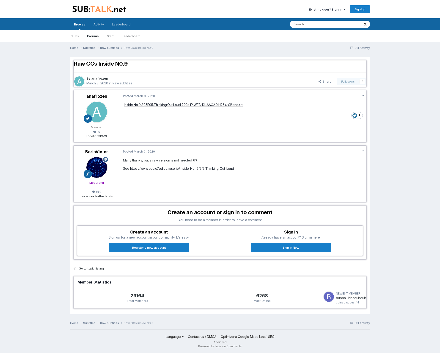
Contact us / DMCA (202, 337)
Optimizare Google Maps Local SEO (248, 337)
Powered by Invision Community (220, 346)
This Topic (346, 24)
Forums (93, 36)
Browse (79, 24)
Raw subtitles (122, 83)
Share (326, 81)
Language (174, 337)
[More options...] (363, 95)
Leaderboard (131, 36)
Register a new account (149, 247)
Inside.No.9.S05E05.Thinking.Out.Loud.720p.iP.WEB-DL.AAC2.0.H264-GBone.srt (183, 105)
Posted (139, 96)
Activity (99, 24)
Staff (110, 36)
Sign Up (360, 9)
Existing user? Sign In (326, 9)
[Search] (365, 24)
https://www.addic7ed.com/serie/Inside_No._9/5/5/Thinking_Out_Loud (182, 168)
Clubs (75, 36)
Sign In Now (291, 247)
